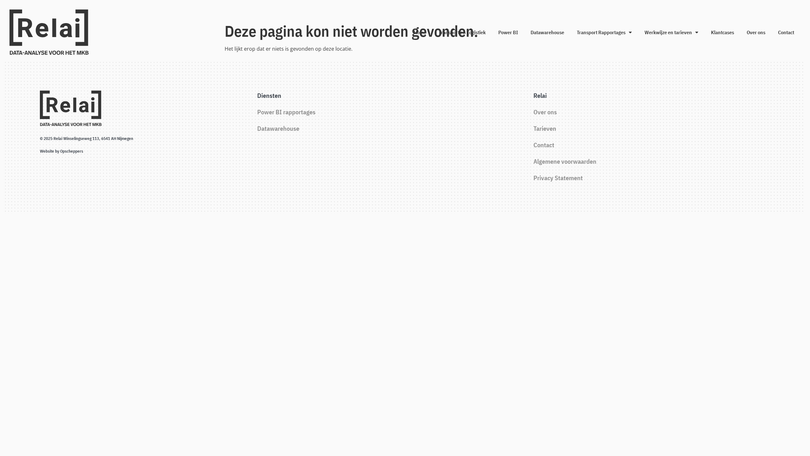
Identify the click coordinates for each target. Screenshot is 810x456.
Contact (786, 32)
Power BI (508, 32)
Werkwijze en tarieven (668, 32)
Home (420, 32)
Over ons (756, 32)
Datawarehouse (547, 32)
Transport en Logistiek (462, 32)
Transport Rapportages (601, 32)
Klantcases (722, 32)
